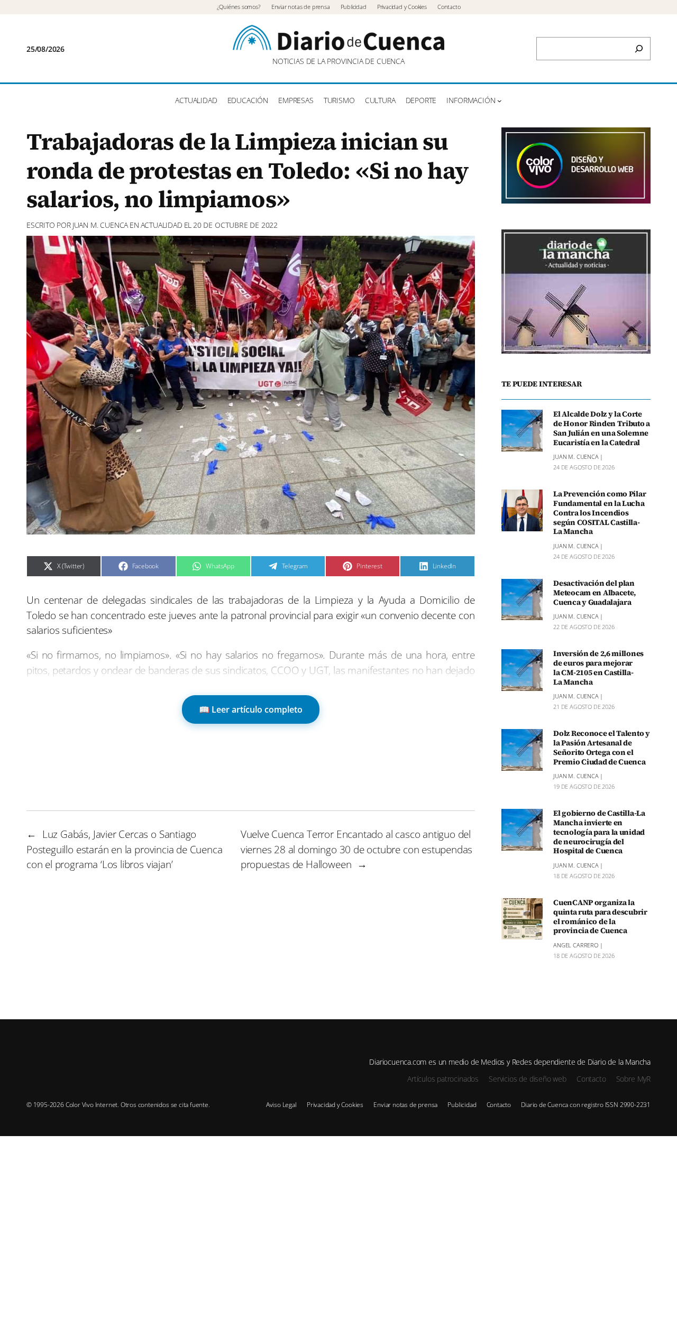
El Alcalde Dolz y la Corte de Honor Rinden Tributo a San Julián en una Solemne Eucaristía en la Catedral (601, 428)
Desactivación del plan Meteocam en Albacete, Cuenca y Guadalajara (594, 593)
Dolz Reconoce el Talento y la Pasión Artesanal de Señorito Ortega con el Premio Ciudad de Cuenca (601, 748)
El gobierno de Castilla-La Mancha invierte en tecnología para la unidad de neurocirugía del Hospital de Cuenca (599, 832)
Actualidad (161, 225)
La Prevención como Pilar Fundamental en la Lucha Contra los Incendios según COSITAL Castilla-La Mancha (599, 513)
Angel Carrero (575, 945)
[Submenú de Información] (499, 100)
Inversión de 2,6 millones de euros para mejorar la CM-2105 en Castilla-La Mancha (598, 668)
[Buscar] (639, 49)
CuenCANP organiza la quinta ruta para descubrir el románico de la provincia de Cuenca (600, 917)
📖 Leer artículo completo (251, 709)
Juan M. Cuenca (100, 225)
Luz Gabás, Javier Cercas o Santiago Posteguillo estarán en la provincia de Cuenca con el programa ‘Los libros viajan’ (124, 849)
